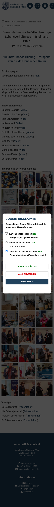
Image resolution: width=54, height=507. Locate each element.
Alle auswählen (27, 266)
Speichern (27, 281)
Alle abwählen (27, 274)
